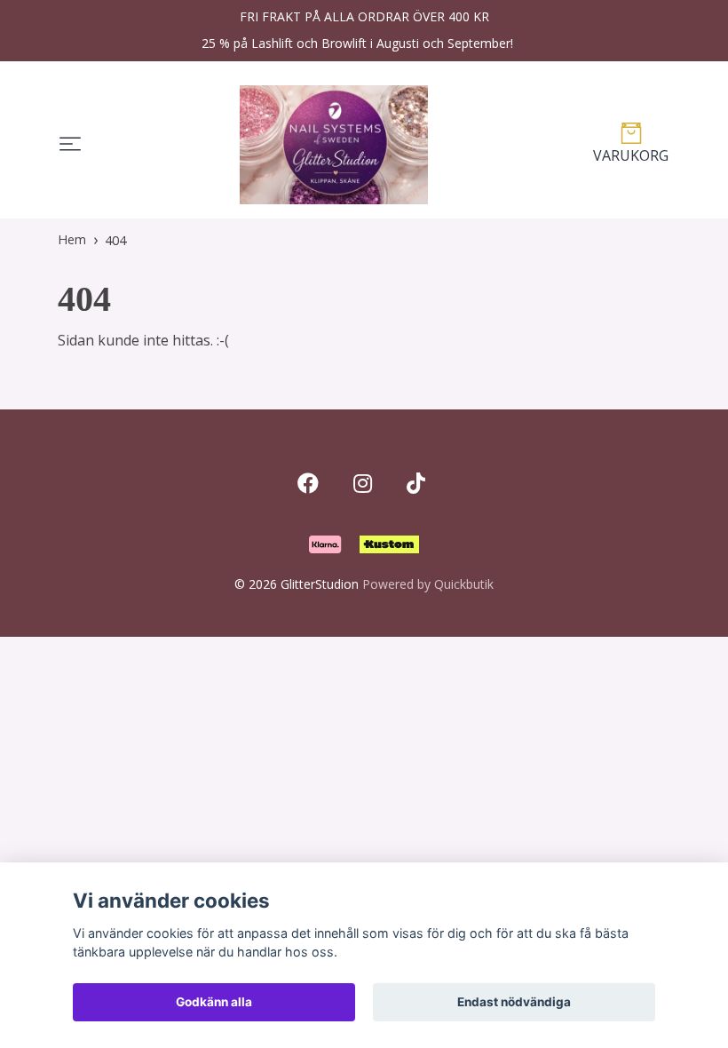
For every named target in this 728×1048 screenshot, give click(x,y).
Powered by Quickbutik (428, 584)
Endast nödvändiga (514, 1002)
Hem (72, 239)
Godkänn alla (214, 1002)
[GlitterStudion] (334, 144)
